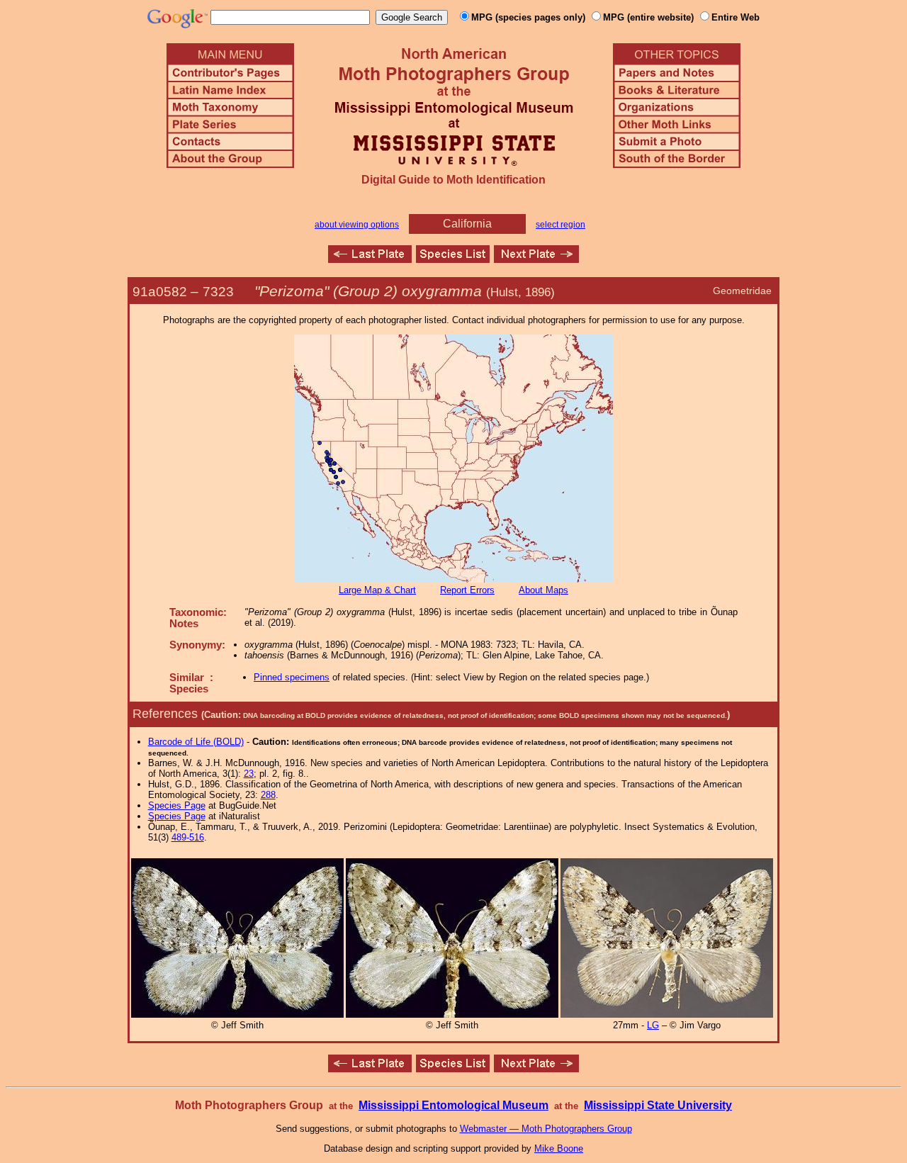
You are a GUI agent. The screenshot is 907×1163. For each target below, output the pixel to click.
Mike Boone (558, 1148)
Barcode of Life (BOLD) (196, 741)
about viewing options (357, 225)
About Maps (543, 590)
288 (268, 795)
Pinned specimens (291, 677)
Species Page (176, 805)
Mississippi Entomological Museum (453, 1105)
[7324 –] (536, 259)
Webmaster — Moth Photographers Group (546, 1128)
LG (653, 1025)
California (467, 224)
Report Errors (467, 590)
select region (560, 225)
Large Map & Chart (377, 590)
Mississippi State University (658, 1105)
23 (249, 773)
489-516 (187, 837)
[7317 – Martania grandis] (370, 259)
